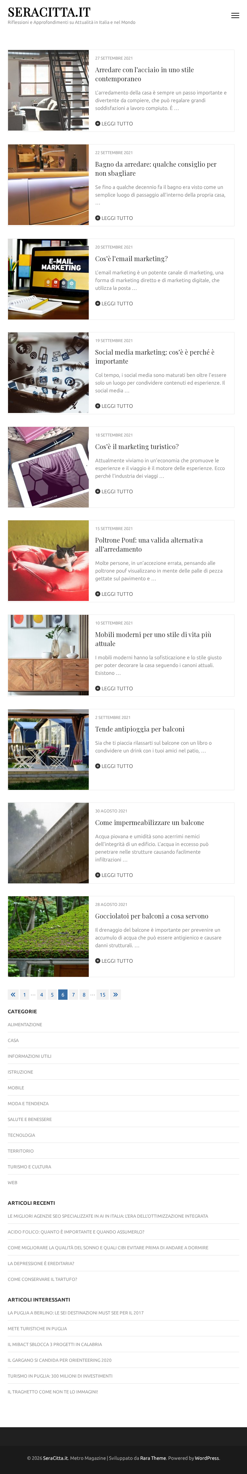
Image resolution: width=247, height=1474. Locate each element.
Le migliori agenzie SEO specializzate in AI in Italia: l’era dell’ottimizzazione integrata (108, 1216)
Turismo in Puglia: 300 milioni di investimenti (60, 1376)
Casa (13, 1040)
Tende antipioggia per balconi (140, 728)
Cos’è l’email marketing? (131, 258)
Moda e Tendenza (28, 1103)
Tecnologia (21, 1135)
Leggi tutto (116, 123)
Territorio (21, 1151)
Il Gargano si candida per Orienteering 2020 (60, 1360)
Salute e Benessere (30, 1119)
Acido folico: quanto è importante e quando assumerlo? (76, 1231)
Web (12, 1182)
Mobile (16, 1087)
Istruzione (20, 1072)
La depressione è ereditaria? (41, 1263)
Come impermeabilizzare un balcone (149, 822)
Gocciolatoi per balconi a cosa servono (151, 915)
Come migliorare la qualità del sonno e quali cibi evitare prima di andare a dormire (108, 1247)
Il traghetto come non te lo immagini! (53, 1391)
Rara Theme (153, 1458)
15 (102, 994)
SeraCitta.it (49, 11)
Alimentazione (25, 1024)
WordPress (207, 1458)
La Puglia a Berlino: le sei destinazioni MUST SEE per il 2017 (76, 1312)
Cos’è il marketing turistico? (137, 446)
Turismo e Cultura (29, 1166)
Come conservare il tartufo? (42, 1279)
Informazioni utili (29, 1056)
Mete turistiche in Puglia (37, 1328)
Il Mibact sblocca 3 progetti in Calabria (55, 1344)
